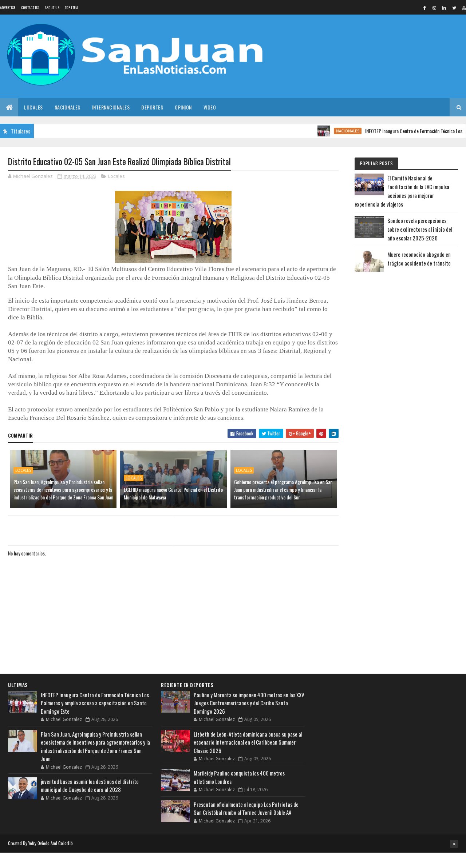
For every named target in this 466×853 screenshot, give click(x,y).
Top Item (71, 7)
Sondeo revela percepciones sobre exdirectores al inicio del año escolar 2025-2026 (419, 229)
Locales (33, 107)
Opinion (183, 107)
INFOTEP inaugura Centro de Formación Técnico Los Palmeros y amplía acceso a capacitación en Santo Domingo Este (95, 703)
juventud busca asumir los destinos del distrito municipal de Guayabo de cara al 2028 (90, 785)
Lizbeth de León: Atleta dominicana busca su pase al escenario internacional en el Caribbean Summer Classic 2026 (248, 742)
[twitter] (454, 8)
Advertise (8, 7)
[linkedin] (444, 8)
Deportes (152, 107)
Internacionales (111, 107)
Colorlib (65, 843)
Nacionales (67, 107)
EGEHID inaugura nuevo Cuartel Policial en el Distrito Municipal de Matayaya (173, 493)
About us (52, 7)
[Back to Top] (454, 844)
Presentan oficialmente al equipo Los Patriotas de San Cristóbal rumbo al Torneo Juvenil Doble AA (246, 808)
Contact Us (30, 7)
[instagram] (434, 8)
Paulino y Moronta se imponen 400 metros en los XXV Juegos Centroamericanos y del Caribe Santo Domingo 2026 (249, 703)
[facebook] (424, 8)
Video (210, 107)
